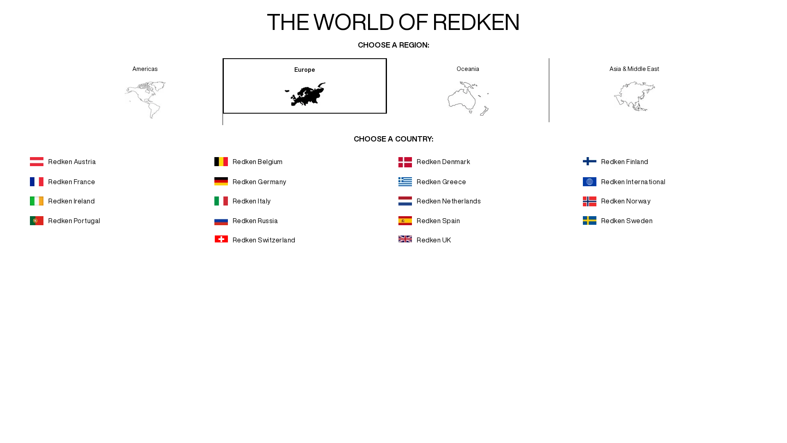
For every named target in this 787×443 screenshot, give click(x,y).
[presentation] (145, 91)
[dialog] (393, 221)
